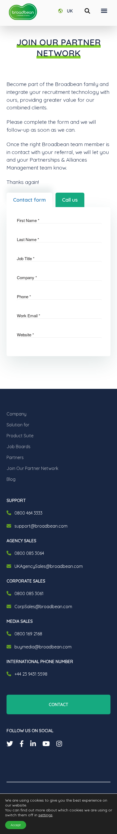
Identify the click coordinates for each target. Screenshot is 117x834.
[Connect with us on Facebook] (22, 743)
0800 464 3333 (28, 513)
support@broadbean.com (40, 526)
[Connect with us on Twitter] (10, 743)
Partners (15, 457)
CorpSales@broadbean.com (43, 606)
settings (45, 815)
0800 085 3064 (29, 553)
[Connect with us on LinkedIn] (33, 743)
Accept (16, 825)
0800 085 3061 (29, 593)
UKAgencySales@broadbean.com (48, 566)
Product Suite (20, 435)
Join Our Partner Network (32, 468)
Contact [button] (58, 704)
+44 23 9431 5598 (30, 674)
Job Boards (18, 446)
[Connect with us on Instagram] (59, 743)
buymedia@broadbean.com (43, 647)
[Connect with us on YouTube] (46, 743)
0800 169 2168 (28, 633)
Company (16, 414)
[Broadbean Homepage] (23, 11)
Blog (11, 479)
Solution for (18, 424)
